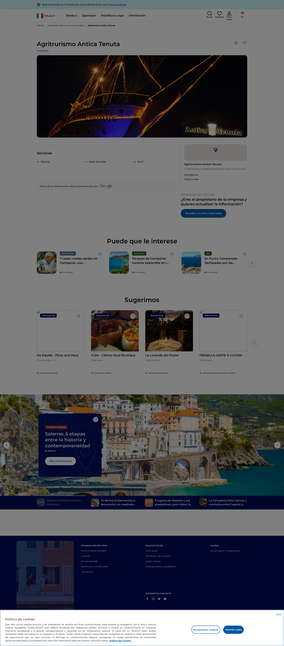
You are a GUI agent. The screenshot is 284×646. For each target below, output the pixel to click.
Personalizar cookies (205, 629)
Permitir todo (233, 629)
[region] (142, 628)
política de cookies (120, 640)
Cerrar (279, 614)
